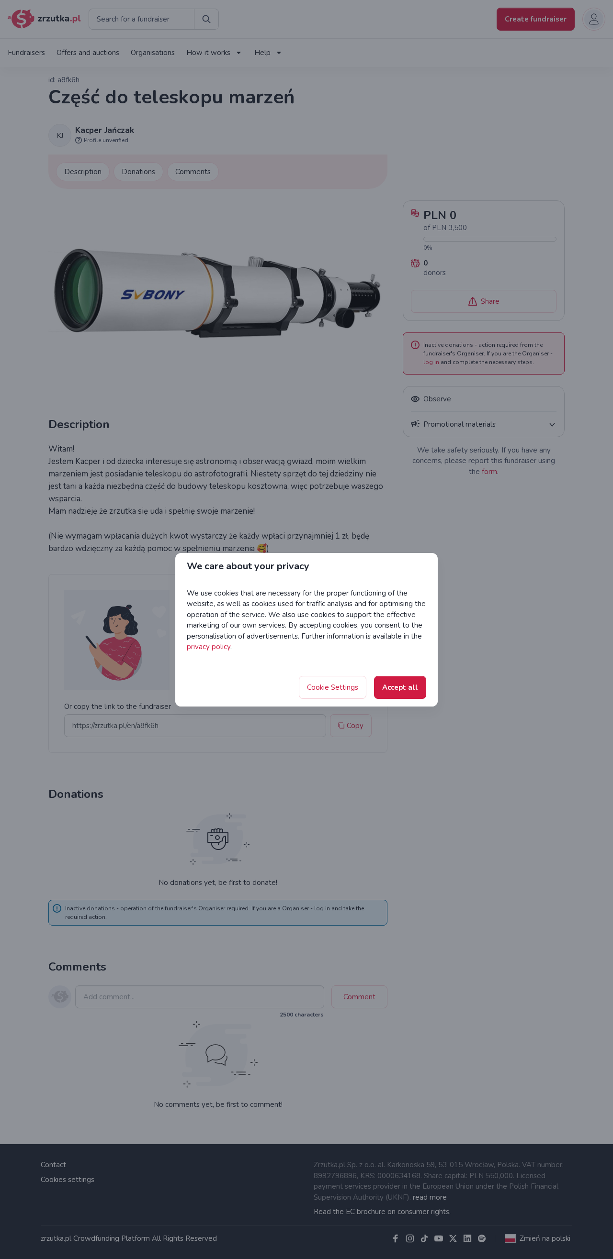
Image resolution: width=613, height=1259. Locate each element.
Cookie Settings (332, 687)
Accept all (400, 687)
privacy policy (208, 647)
